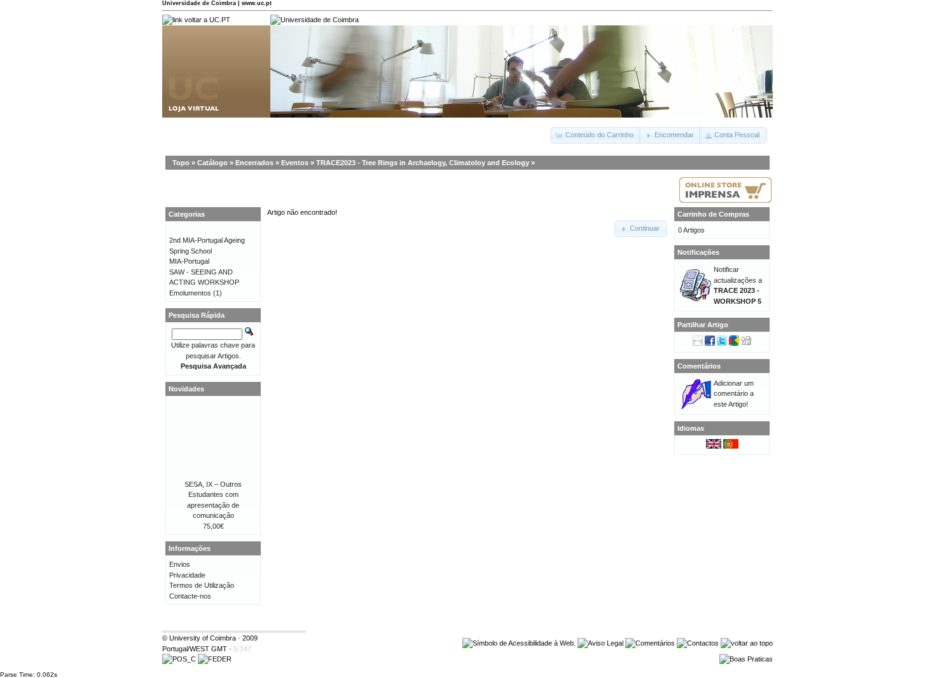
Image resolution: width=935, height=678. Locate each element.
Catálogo (212, 162)
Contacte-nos (190, 596)
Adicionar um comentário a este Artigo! (734, 393)
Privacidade (187, 575)
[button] (595, 135)
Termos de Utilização (201, 585)
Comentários (699, 366)
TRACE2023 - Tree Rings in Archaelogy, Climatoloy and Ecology (422, 162)
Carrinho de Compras (713, 214)
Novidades (186, 389)
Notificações (698, 252)
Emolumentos (190, 293)
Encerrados (254, 162)
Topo (181, 162)
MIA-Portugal (189, 261)
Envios (179, 564)
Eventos (294, 162)
